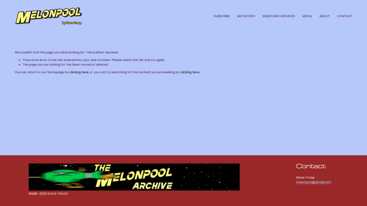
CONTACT (344, 16)
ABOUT (324, 16)
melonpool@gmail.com (313, 182)
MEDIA (307, 16)
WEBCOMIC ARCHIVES (278, 16)
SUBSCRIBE (222, 16)
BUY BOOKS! (246, 16)
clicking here (79, 72)
